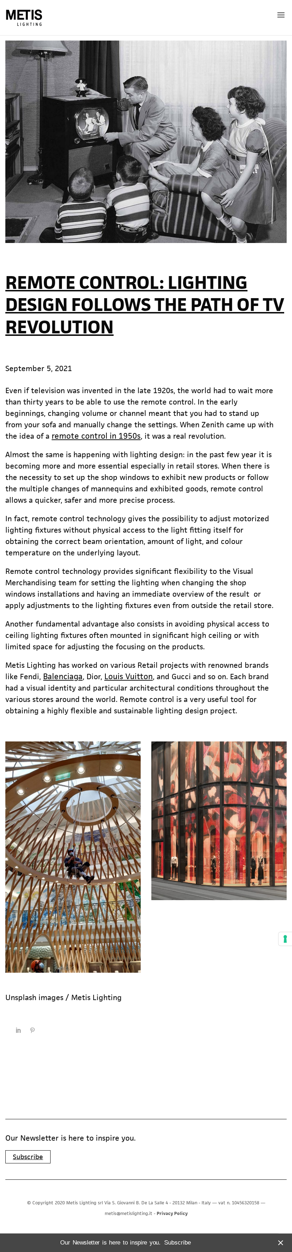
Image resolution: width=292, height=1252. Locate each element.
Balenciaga (63, 676)
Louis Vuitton (128, 676)
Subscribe (28, 1156)
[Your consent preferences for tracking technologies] (285, 939)
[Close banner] (279, 1242)
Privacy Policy (172, 1213)
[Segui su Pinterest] (32, 1030)
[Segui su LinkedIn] (18, 1030)
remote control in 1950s (96, 436)
